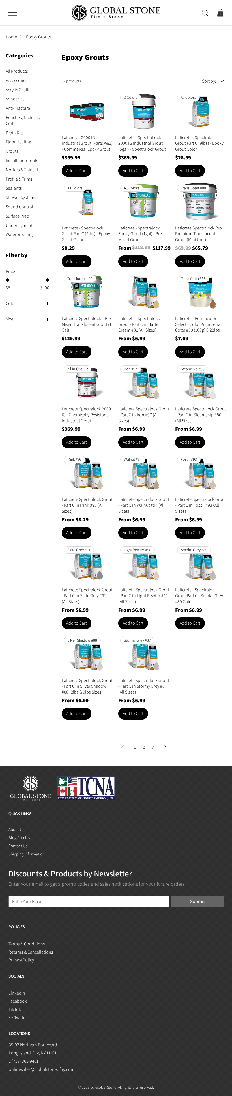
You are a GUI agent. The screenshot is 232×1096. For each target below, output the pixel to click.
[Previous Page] (122, 747)
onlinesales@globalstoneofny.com (41, 1069)
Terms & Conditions (26, 944)
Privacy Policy (21, 960)
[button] (205, 13)
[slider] (7, 280)
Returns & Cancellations (30, 952)
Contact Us (17, 845)
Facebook (17, 1001)
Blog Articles (19, 837)
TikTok (14, 1009)
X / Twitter (17, 1018)
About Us (16, 829)
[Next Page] (165, 747)
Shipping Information (26, 854)
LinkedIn (16, 993)
